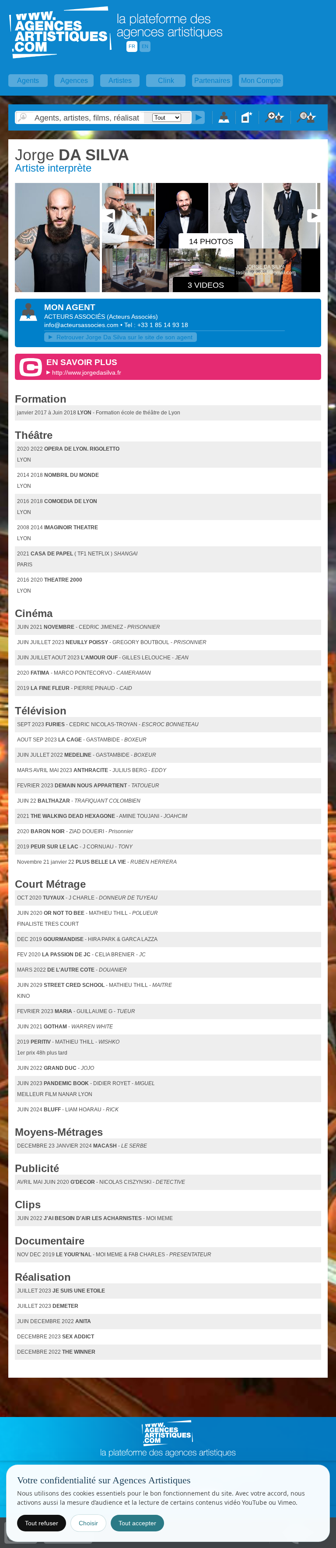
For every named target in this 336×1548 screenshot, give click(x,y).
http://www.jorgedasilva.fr (86, 372)
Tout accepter (137, 1523)
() (132, 316)
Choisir (88, 1523)
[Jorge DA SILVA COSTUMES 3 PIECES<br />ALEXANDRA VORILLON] (290, 247)
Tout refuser (41, 1523)
